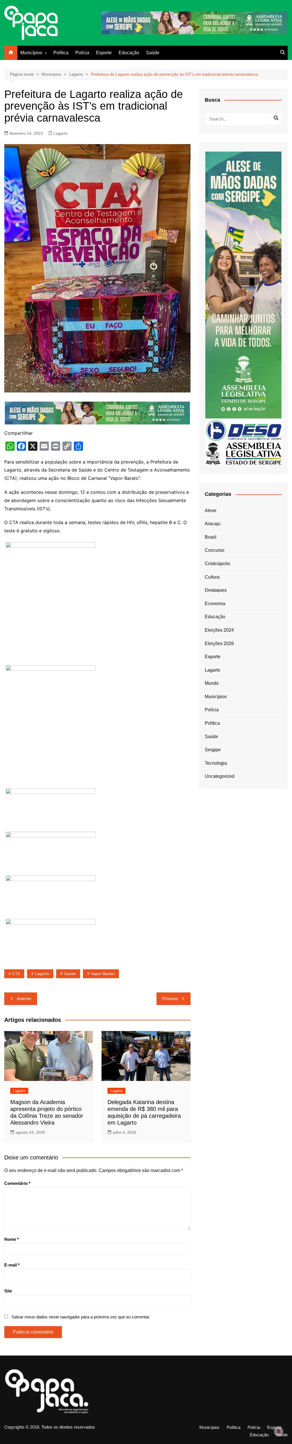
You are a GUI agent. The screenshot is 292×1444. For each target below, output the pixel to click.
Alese (210, 510)
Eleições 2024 (219, 630)
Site (8, 1290)
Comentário (17, 1183)
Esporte (104, 52)
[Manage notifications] (278, 1431)
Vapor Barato (103, 973)
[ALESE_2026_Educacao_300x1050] (243, 284)
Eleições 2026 (219, 643)
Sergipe (213, 749)
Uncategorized (219, 776)
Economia (215, 603)
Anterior (24, 998)
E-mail (12, 1264)
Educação (129, 52)
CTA (16, 973)
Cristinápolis (217, 563)
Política (60, 52)
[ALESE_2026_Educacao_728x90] (195, 22)
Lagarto (61, 133)
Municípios (31, 52)
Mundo (212, 683)
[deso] (243, 430)
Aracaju (212, 523)
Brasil (210, 537)
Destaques (216, 590)
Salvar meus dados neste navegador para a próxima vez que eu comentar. (80, 1316)
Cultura (212, 577)
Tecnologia (216, 763)
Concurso (214, 550)
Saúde (152, 52)
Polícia (82, 52)
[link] (51, 602)
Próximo (170, 998)
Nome (11, 1239)
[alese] (243, 453)
